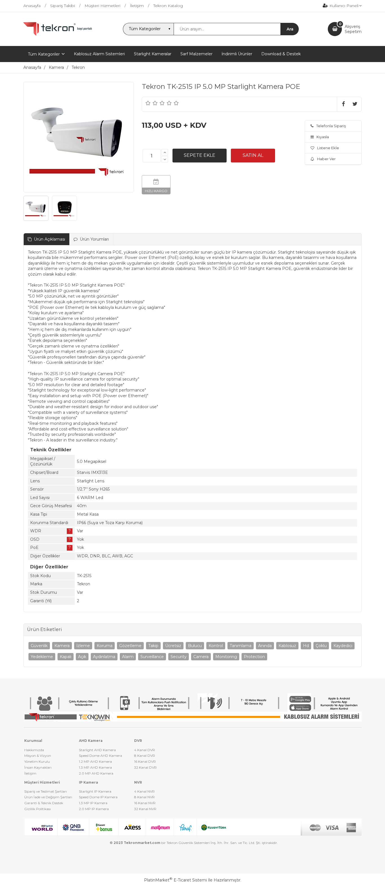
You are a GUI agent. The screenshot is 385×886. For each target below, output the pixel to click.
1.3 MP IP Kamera (93, 803)
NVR (138, 782)
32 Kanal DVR (145, 767)
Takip (153, 645)
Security (179, 656)
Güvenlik (39, 645)
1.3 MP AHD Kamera (95, 767)
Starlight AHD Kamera (97, 750)
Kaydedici (342, 645)
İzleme (83, 645)
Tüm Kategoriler (44, 54)
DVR (138, 740)
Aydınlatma (104, 656)
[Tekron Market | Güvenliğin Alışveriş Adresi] (58, 34)
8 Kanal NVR (144, 797)
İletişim (30, 773)
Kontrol (216, 645)
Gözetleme (130, 645)
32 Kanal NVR (145, 809)
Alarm (128, 656)
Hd (306, 645)
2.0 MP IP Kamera (94, 809)
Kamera (62, 645)
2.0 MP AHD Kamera (96, 773)
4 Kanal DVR (144, 750)
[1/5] (148, 103)
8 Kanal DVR (144, 755)
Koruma (104, 645)
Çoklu (321, 645)
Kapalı (65, 656)
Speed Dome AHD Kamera (100, 755)
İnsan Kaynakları (38, 767)
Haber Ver (326, 159)
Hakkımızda (34, 750)
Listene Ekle (328, 148)
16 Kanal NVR (145, 803)
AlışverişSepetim (353, 29)
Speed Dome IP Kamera (98, 797)
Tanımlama (240, 645)
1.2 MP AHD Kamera (95, 761)
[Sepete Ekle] (199, 155)
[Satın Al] (253, 155)
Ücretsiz (173, 645)
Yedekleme (42, 656)
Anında (265, 645)
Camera (201, 656)
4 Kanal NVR (144, 791)
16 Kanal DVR (145, 761)
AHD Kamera (91, 740)
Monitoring (226, 656)
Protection (254, 656)
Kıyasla (323, 137)
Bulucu (195, 645)
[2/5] (152, 103)
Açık (82, 656)
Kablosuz (287, 645)
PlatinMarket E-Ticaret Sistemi (175, 880)
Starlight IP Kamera (95, 791)
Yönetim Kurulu (37, 761)
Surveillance (152, 656)
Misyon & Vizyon (37, 755)
